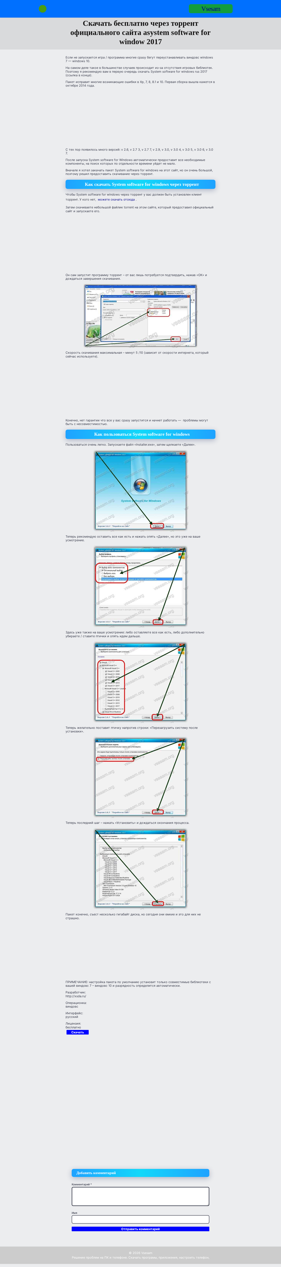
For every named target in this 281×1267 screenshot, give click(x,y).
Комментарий (82, 1184)
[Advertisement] (140, 117)
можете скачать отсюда (116, 199)
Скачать (77, 1032)
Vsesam (210, 8)
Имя (74, 1212)
